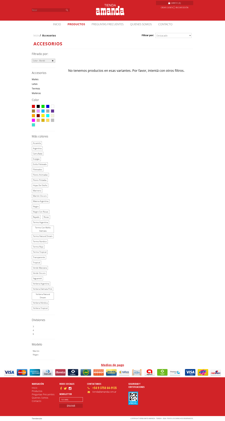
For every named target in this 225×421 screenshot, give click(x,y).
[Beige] (52, 115)
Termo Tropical (39, 252)
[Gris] (47, 111)
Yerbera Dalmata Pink (42, 289)
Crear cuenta (167, 7)
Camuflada (37, 153)
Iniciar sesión (181, 7)
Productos (76, 24)
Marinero (37, 190)
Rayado (36, 217)
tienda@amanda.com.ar (104, 391)
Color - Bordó (39, 60)
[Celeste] (43, 111)
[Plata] (52, 120)
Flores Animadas (40, 174)
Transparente (39, 257)
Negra (35, 206)
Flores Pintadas (40, 180)
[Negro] (38, 106)
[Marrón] (33, 111)
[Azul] (47, 106)
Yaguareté (37, 278)
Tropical (36, 262)
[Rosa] (38, 111)
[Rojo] (33, 106)
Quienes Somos (141, 24)
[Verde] (43, 106)
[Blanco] (52, 106)
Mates (35, 79)
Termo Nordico (40, 241)
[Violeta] (52, 111)
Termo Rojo (38, 246)
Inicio (57, 24)
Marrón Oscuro (40, 195)
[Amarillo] (43, 115)
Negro (35, 354)
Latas (35, 83)
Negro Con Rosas (40, 211)
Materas (36, 93)
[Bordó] (38, 115)
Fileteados (37, 169)
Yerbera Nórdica (40, 302)
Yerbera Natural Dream (43, 296)
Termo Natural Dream (43, 236)
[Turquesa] (33, 125)
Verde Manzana (40, 267)
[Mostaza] (47, 120)
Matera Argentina (40, 201)
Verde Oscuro (39, 273)
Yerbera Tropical (40, 308)
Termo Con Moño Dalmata (43, 229)
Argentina (37, 148)
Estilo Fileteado (40, 164)
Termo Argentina (40, 222)
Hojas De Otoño (40, 185)
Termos (36, 88)
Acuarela (37, 143)
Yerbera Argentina (41, 283)
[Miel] (43, 120)
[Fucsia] (33, 120)
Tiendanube (37, 418)
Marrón (36, 351)
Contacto (165, 24)
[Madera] (38, 120)
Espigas (36, 159)
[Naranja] (33, 115)
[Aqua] (47, 115)
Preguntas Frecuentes (108, 24)
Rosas (46, 217)
